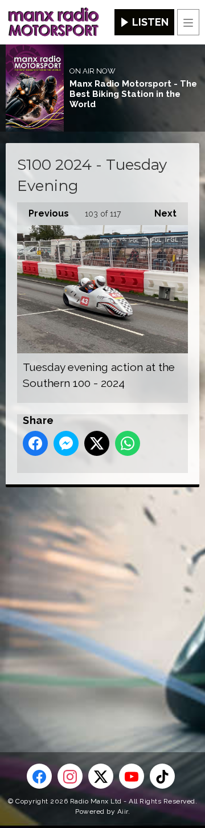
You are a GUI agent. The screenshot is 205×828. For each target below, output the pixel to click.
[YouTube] (131, 776)
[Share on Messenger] (66, 443)
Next (160, 213)
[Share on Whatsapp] (127, 443)
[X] (100, 776)
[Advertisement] (102, 601)
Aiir (122, 811)
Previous (43, 213)
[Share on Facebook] (35, 443)
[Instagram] (70, 776)
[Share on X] (96, 443)
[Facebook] (39, 776)
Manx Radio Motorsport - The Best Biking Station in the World (133, 94)
